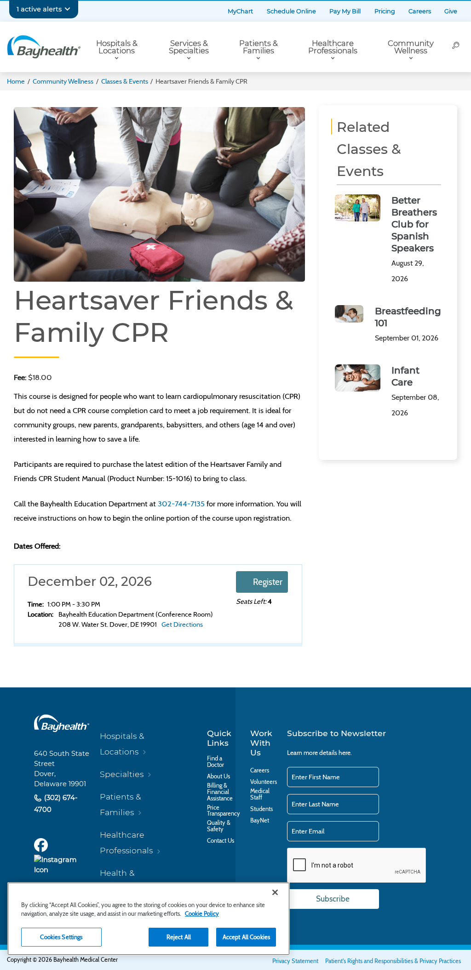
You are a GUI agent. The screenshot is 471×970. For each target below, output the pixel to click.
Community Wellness (411, 47)
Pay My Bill (345, 11)
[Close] (275, 892)
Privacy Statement (295, 961)
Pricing (384, 11)
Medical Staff (260, 794)
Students (261, 809)
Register (267, 582)
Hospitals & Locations (117, 47)
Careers (419, 11)
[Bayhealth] (43, 47)
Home (16, 81)
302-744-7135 (181, 503)
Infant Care (405, 376)
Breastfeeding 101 (408, 317)
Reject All (179, 937)
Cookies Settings (61, 937)
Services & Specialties (189, 47)
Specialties (122, 774)
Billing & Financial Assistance (220, 792)
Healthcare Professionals (332, 47)
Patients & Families (258, 47)
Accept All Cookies (246, 937)
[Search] (456, 47)
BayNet (259, 820)
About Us (218, 776)
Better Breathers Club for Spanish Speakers (414, 224)
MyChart (240, 11)
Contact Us (220, 841)
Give (450, 11)
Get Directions (182, 624)
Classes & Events (124, 81)
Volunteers (263, 782)
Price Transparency (223, 811)
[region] (148, 918)
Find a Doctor (215, 761)
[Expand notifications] (67, 9)
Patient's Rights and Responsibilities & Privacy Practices (393, 961)
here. (345, 753)
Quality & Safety (218, 826)
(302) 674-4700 (56, 803)
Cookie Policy (202, 913)
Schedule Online (291, 11)
